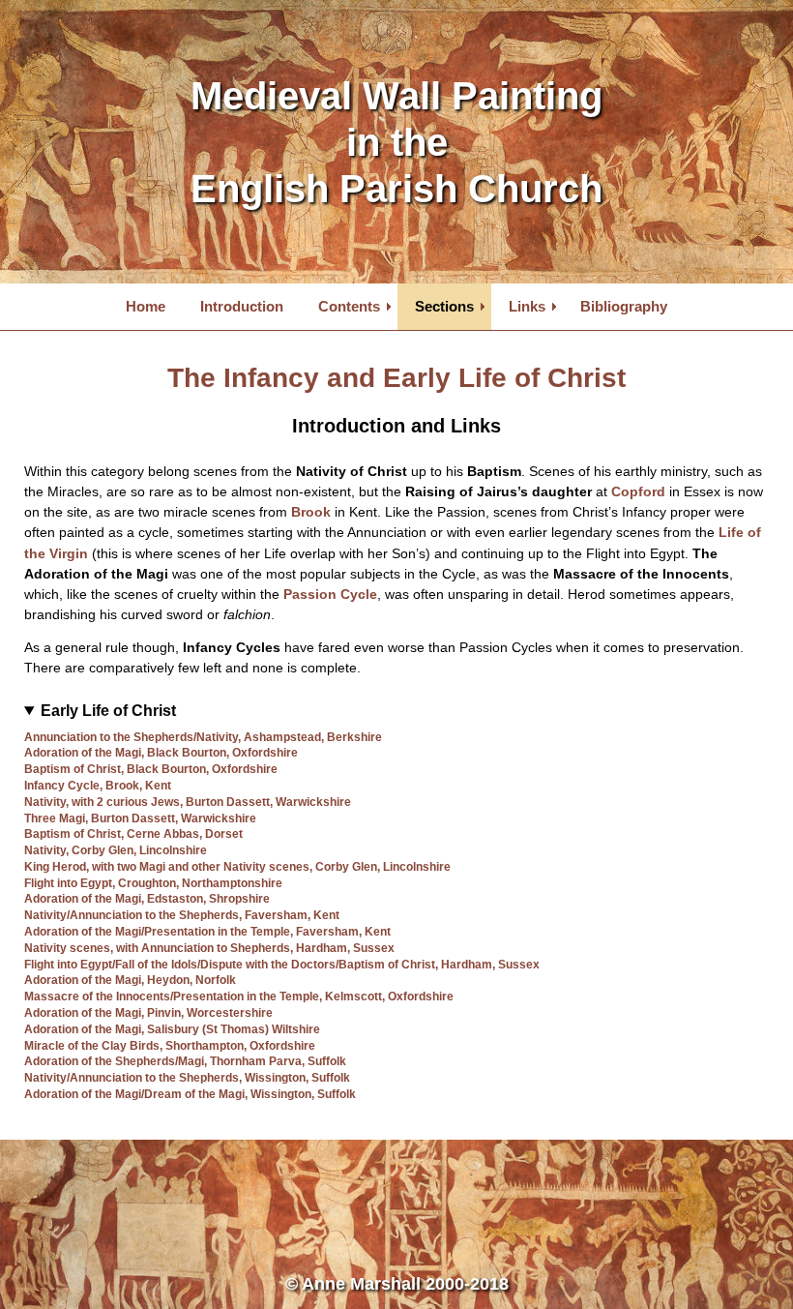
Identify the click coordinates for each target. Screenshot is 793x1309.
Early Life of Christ (108, 710)
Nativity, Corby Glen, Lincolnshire (115, 850)
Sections (444, 306)
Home (145, 306)
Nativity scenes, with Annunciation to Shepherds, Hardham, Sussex (209, 948)
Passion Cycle (330, 594)
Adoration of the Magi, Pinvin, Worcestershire (148, 1013)
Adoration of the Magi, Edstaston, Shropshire (147, 899)
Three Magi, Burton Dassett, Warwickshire (140, 818)
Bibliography (623, 306)
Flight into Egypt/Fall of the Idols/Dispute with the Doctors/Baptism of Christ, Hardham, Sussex (282, 964)
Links (527, 306)
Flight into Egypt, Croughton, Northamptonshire (153, 883)
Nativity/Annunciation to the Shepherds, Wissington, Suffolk (187, 1078)
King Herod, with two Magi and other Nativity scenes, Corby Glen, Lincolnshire (237, 867)
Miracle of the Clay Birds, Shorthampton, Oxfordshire (169, 1046)
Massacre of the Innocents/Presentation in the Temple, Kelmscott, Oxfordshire (239, 996)
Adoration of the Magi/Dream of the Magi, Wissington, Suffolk (190, 1094)
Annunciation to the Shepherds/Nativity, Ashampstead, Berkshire (203, 737)
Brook (311, 512)
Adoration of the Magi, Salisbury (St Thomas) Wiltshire (172, 1029)
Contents (349, 306)
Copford (638, 492)
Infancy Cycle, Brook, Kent (97, 785)
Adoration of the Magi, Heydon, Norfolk (130, 980)
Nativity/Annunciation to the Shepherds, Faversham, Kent (181, 915)
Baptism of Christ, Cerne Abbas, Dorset (133, 834)
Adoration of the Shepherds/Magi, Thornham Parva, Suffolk (185, 1061)
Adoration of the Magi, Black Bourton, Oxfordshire (161, 752)
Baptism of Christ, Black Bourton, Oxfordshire (151, 769)
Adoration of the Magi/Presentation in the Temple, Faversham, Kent (207, 931)
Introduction (241, 306)
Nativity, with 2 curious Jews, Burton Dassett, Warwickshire (187, 802)
